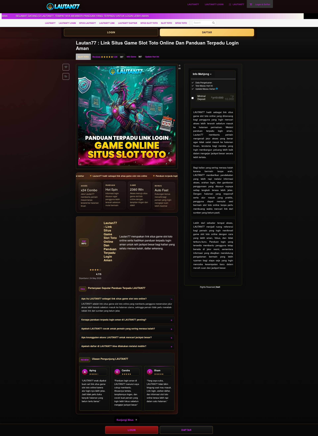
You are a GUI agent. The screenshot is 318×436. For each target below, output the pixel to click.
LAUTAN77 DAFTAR (127, 23)
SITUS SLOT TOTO (149, 23)
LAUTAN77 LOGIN (67, 23)
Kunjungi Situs (125, 419)
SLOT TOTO (166, 23)
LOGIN (111, 32)
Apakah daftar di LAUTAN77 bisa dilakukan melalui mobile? (113, 346)
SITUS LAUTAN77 (87, 23)
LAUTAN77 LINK (107, 23)
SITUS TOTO (181, 23)
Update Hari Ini (152, 56)
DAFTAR (207, 32)
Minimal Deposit (215, 97)
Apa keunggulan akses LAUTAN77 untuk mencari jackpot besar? (116, 337)
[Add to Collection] (66, 76)
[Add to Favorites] (66, 67)
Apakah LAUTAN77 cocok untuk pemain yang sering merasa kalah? (118, 328)
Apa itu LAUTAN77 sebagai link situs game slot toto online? (114, 298)
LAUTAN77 (50, 23)
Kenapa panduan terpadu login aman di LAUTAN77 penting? (113, 319)
